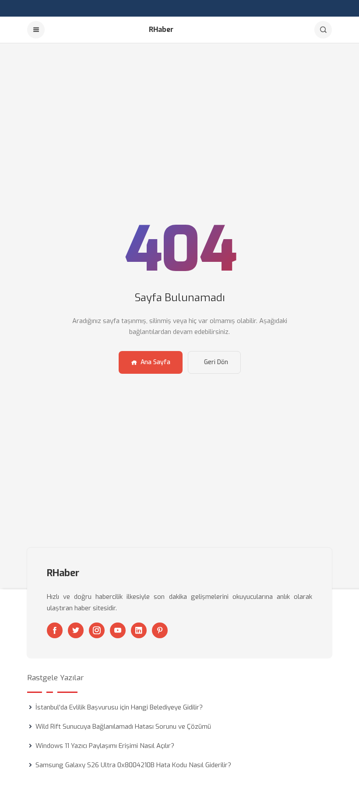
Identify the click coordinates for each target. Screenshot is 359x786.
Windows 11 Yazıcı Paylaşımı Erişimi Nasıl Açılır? (104, 745)
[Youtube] (118, 630)
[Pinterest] (160, 630)
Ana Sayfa (155, 362)
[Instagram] (97, 630)
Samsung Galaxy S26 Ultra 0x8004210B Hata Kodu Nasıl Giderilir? (133, 765)
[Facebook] (55, 630)
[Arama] (323, 29)
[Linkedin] (139, 630)
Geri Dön (216, 362)
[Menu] (36, 29)
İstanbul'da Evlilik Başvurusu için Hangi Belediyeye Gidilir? (119, 707)
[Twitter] (76, 630)
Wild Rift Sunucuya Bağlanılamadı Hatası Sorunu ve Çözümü (123, 726)
